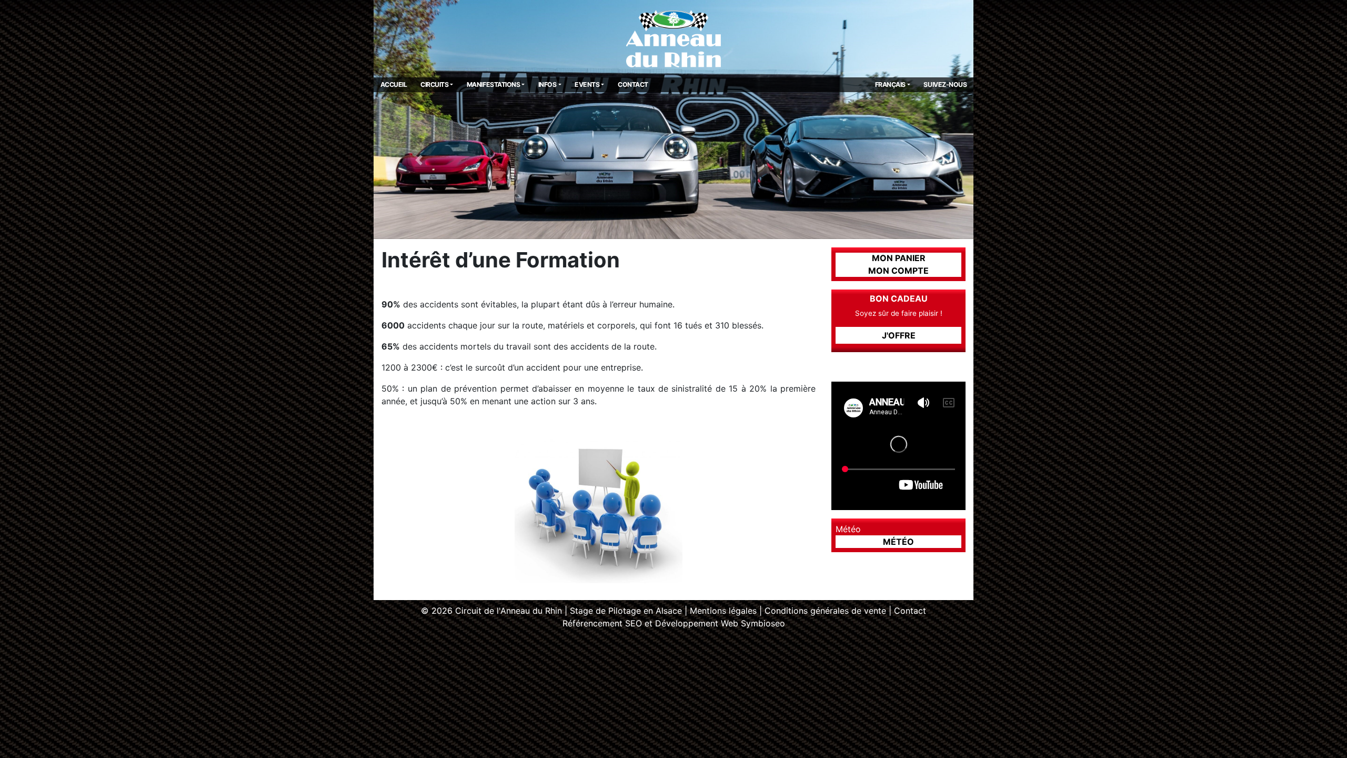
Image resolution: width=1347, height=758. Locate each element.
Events (587, 84)
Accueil (393, 84)
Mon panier (899, 258)
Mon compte (898, 270)
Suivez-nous (945, 84)
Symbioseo (763, 623)
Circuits (434, 84)
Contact (633, 84)
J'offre (899, 335)
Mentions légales (723, 610)
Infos (547, 84)
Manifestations (493, 84)
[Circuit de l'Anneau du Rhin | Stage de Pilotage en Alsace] (673, 38)
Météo (898, 541)
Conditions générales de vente (825, 610)
